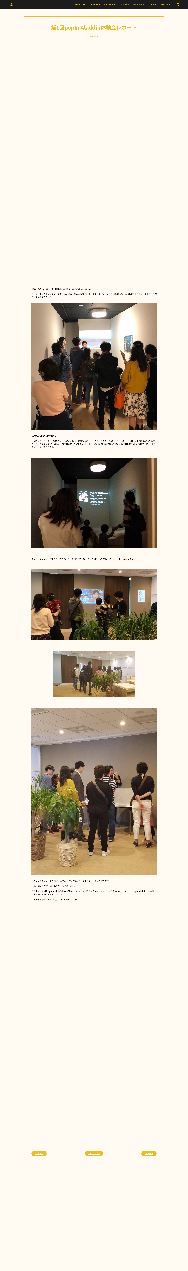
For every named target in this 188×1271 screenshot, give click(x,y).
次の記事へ (39, 1153)
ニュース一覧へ (94, 1153)
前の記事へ (149, 1153)
